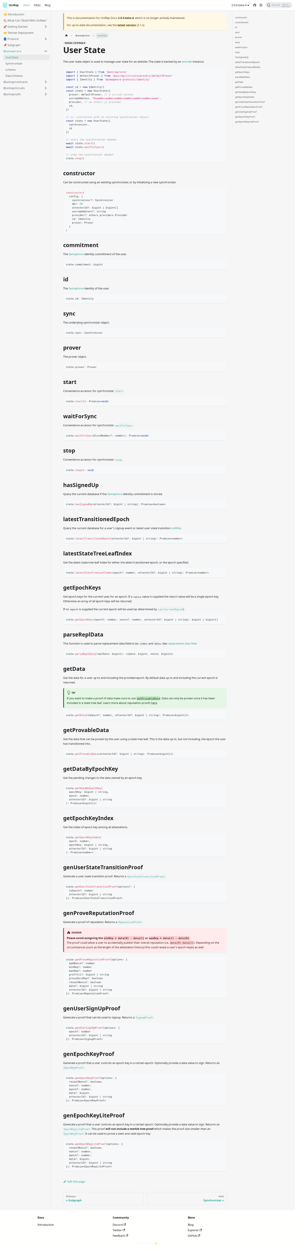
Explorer (193, 1230)
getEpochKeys (242, 72)
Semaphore (76, 254)
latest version (126, 25)
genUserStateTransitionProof (250, 101)
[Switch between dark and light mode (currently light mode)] (261, 5)
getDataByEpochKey (245, 92)
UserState (11, 57)
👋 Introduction (13, 14)
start (237, 42)
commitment (241, 22)
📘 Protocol (11, 39)
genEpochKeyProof (245, 116)
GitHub (192, 1236)
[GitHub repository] (254, 5)
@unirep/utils (12, 94)
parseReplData (242, 76)
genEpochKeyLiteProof (246, 121)
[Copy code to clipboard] (222, 71)
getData (239, 81)
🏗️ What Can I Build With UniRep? (25, 20)
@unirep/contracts (15, 82)
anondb (187, 61)
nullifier (176, 528)
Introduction (46, 1225)
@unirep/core (12, 51)
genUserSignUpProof (246, 111)
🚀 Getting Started (15, 26)
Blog (48, 5)
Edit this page (76, 1181)
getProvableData (243, 87)
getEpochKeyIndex (244, 96)
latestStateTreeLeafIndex (247, 67)
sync (237, 32)
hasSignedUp (242, 57)
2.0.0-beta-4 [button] (239, 5)
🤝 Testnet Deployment (18, 33)
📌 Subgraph (11, 45)
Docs (26, 5)
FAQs (37, 5)
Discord (118, 1225)
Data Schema (14, 76)
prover (238, 37)
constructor (241, 17)
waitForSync (241, 47)
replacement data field (182, 643)
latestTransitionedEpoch (247, 62)
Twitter (117, 1230)
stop (237, 52)
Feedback (119, 1236)
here (154, 703)
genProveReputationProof (248, 106)
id (236, 27)
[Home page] (66, 35)
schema (10, 70)
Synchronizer (14, 63)
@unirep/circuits (14, 88)
